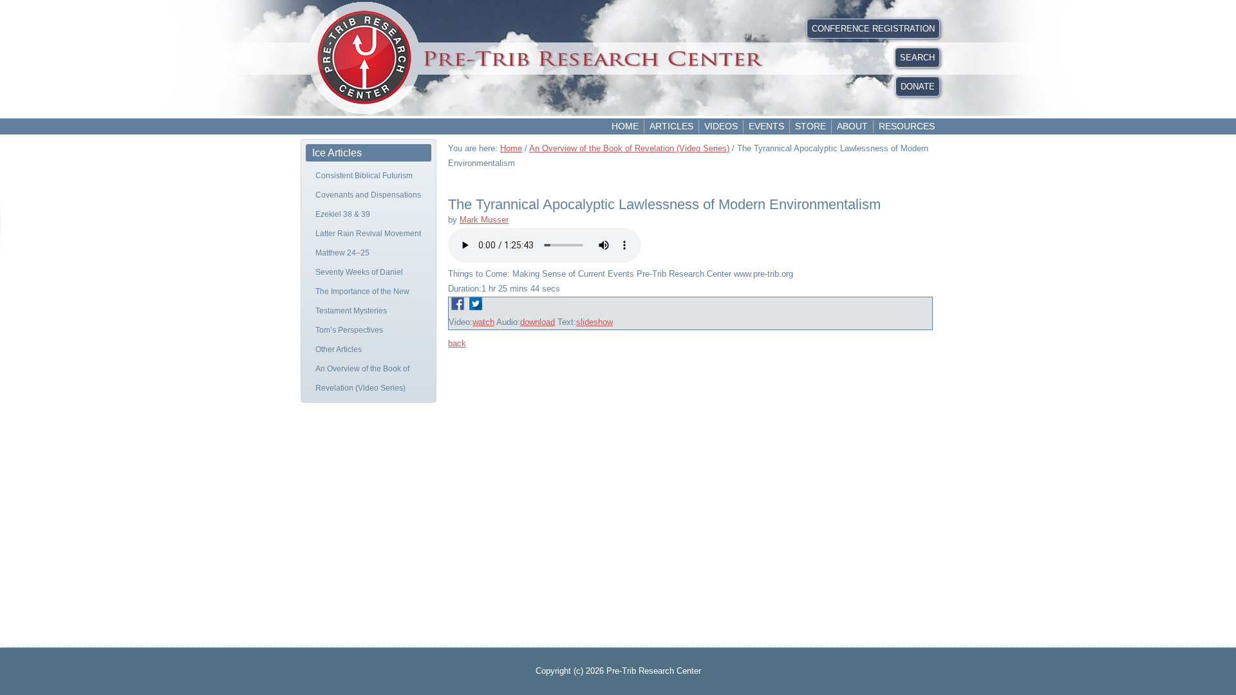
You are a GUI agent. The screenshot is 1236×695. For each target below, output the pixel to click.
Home (625, 126)
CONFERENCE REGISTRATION (873, 28)
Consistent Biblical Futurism (364, 175)
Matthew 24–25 (342, 252)
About (852, 126)
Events (766, 126)
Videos (721, 126)
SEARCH (917, 57)
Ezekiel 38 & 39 (342, 214)
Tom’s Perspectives (349, 330)
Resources (907, 126)
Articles (671, 126)
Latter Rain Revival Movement (368, 233)
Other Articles (338, 349)
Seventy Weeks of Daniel (359, 272)
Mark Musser (484, 220)
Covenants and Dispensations (368, 194)
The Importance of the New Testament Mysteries (362, 301)
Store (810, 126)
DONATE (918, 86)
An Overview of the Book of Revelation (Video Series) (362, 378)
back (457, 343)
